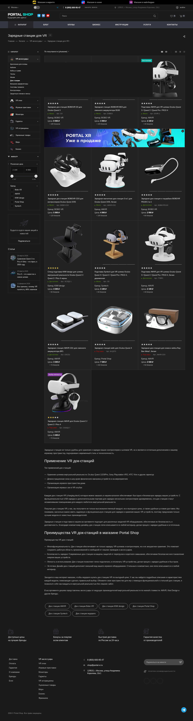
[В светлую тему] (37, 7)
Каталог (22, 25)
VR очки (42, 663)
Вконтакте (147, 681)
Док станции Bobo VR (84, 606)
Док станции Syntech (58, 613)
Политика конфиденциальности (161, 671)
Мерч (41, 689)
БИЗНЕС (96, 25)
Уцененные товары (47, 685)
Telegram (153, 681)
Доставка (13, 659)
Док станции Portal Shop (143, 606)
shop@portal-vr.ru (95, 665)
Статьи (11, 249)
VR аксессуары (46, 659)
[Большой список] (166, 52)
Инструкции (121, 25)
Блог (46, 25)
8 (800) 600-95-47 (72, 7)
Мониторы (43, 672)
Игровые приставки (47, 668)
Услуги (147, 25)
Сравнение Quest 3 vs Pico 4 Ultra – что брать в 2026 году (27, 261)
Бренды (12, 676)
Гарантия (13, 668)
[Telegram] (57, 7)
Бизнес (42, 694)
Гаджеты (42, 676)
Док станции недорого (86, 613)
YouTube (160, 681)
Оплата (12, 663)
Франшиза (43, 698)
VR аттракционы (46, 681)
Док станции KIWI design (113, 606)
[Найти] (154, 16)
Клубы (71, 25)
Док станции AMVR (57, 606)
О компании (14, 672)
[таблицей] (184, 52)
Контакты (172, 25)
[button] (112, 145)
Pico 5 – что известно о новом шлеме (26, 275)
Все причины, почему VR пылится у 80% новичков (27, 288)
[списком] (180, 52)
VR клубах (77, 487)
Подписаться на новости (156, 662)
